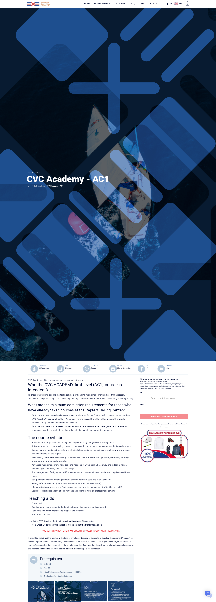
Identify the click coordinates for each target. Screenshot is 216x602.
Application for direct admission (58, 576)
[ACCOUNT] (167, 4)
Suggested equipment (96, 531)
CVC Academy (39, 186)
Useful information (51, 531)
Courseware (114, 531)
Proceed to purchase (164, 416)
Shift (142, 404)
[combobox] (164, 398)
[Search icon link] (171, 3)
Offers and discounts (73, 531)
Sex (142, 392)
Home (29, 186)
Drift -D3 (47, 564)
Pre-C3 (47, 568)
